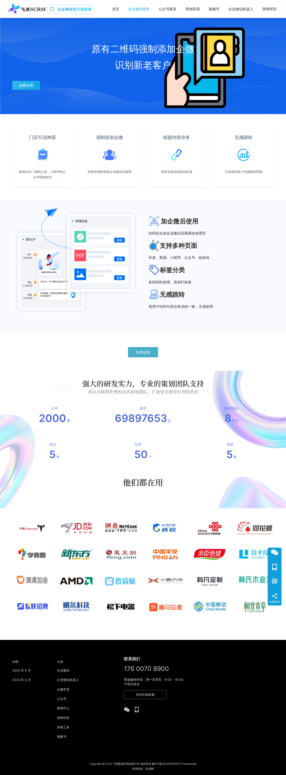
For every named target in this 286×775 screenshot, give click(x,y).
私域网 (150, 768)
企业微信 (63, 670)
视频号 (214, 9)
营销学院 (269, 9)
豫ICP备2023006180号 (166, 763)
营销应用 (192, 9)
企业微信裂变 (139, 9)
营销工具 (63, 727)
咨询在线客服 (145, 694)
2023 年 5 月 (21, 670)
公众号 (61, 699)
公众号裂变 (168, 9)
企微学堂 (63, 689)
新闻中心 (63, 708)
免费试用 (26, 85)
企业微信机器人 (240, 9)
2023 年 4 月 (21, 680)
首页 (115, 9)
